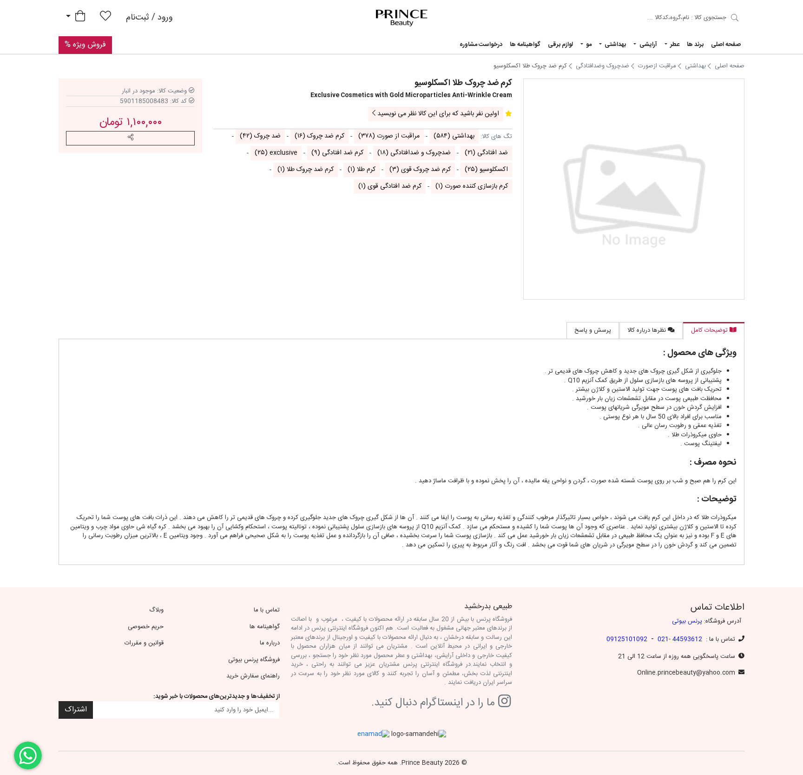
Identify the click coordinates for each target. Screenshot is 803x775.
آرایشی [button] (647, 44)
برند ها (695, 44)
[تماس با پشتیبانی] (28, 755)
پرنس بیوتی (687, 621)
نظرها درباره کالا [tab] (647, 330)
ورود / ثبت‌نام (149, 18)
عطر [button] (674, 44)
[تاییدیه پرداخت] (734, 19)
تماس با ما (267, 610)
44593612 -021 (680, 639)
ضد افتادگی (486, 152)
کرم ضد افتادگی (337, 152)
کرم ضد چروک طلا (305, 169)
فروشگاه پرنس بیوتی (254, 660)
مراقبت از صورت (389, 136)
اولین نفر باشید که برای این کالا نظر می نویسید (437, 113)
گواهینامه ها (525, 44)
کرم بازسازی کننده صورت (471, 186)
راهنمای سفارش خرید (253, 676)
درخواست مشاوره (481, 44)
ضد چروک (260, 136)
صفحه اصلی (726, 44)
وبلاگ (156, 610)
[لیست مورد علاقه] (105, 18)
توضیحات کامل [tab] (710, 330)
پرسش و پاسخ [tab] (592, 330)
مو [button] (588, 44)
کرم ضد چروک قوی (420, 169)
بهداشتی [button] (614, 44)
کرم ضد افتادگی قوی (389, 186)
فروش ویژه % (85, 45)
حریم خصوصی (146, 627)
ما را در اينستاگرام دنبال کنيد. (434, 703)
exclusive (276, 152)
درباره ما (270, 643)
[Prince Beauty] (401, 18)
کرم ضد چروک (319, 136)
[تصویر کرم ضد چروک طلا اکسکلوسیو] (634, 189)
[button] (130, 138)
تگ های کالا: (496, 137)
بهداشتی (454, 136)
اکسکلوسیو (486, 169)
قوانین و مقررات (144, 643)
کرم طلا (361, 169)
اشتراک (76, 709)
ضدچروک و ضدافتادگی (414, 152)
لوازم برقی (560, 44)
